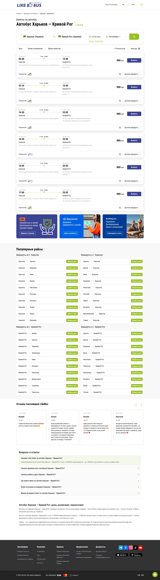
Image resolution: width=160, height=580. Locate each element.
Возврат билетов (22, 555)
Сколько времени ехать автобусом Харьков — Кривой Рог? (43, 468)
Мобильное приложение (84, 557)
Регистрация (113, 4)
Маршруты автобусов (31, 13)
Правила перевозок (63, 551)
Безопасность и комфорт (25, 559)
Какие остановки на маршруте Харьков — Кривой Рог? (41, 487)
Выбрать (134, 60)
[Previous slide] (136, 405)
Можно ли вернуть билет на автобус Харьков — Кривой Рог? (43, 493)
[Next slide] (141, 405)
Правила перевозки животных (63, 556)
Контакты (40, 563)
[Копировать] (120, 74)
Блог (38, 555)
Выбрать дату (72, 261)
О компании (41, 551)
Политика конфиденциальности (103, 556)
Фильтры (134, 49)
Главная (18, 13)
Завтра (91, 41)
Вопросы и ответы (23, 551)
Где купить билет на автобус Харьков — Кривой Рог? (40, 481)
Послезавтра (99, 41)
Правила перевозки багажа (63, 562)
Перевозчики (41, 559)
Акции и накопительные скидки (84, 552)
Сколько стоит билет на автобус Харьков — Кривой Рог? (41, 458)
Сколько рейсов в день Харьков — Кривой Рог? (38, 474)
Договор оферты (101, 551)
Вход (107, 4)
